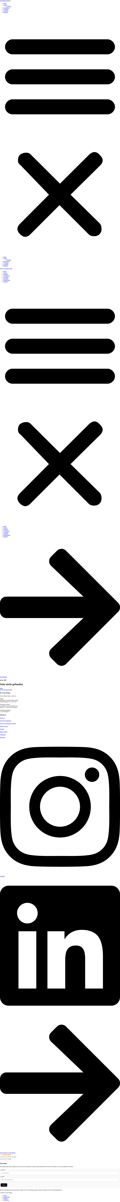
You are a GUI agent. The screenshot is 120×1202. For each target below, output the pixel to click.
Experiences (6, 8)
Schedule (9, 6)
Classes (5, 5)
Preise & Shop (3, 732)
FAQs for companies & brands (8, 723)
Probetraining (6, 280)
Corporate (5, 9)
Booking (5, 12)
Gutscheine (3, 734)
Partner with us (4, 726)
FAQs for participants (5, 720)
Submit (4, 1185)
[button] (60, 134)
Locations (5, 11)
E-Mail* (2, 1176)
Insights (2, 729)
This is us (2, 718)
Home (4, 3)
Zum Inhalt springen (5, 0)
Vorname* (3, 1170)
